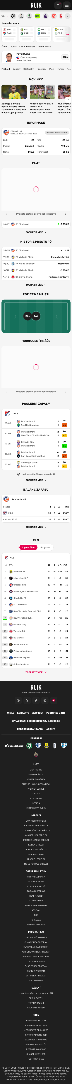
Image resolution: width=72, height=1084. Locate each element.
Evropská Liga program (36, 947)
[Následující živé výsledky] (66, 34)
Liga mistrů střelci (36, 821)
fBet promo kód (36, 1059)
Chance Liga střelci (36, 835)
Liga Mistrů (36, 770)
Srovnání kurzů (36, 1008)
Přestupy (41, 69)
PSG (36, 915)
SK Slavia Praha (36, 881)
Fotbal (14, 46)
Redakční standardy (30, 729)
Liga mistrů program (36, 937)
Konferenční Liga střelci (36, 830)
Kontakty (23, 713)
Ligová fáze (28, 547)
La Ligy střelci (36, 845)
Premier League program (36, 956)
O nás (10, 713)
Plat (51, 69)
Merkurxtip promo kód (36, 1030)
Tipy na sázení (36, 1003)
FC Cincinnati (28, 46)
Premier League (36, 789)
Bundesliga (36, 798)
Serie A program (36, 971)
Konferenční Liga (36, 779)
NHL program (36, 980)
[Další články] (68, 100)
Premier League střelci (36, 840)
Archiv (50, 729)
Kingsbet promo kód (36, 1025)
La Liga (36, 794)
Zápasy (16, 69)
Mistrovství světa (36, 808)
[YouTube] (53, 700)
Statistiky (28, 69)
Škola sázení (36, 998)
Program (45, 547)
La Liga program (36, 961)
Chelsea (36, 920)
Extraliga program (36, 976)
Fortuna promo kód (36, 1044)
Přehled (5, 69)
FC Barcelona (36, 901)
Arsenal (36, 910)
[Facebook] (18, 700)
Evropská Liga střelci (36, 826)
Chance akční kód (36, 1054)
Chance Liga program (36, 942)
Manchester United (36, 905)
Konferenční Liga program (36, 952)
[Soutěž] (58, 5)
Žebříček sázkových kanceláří (36, 993)
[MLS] (36, 513)
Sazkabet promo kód (36, 1040)
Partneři (36, 738)
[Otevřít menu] (68, 16)
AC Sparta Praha (36, 877)
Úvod (4, 46)
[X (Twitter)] (27, 700)
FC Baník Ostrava (36, 891)
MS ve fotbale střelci (36, 864)
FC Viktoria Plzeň (36, 886)
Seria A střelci (36, 854)
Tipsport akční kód (36, 1049)
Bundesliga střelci (36, 849)
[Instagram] (45, 700)
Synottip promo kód (36, 1035)
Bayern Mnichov (36, 924)
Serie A (36, 803)
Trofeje (60, 69)
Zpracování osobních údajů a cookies (36, 721)
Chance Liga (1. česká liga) (36, 784)
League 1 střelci (36, 859)
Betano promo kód (36, 1020)
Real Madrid (36, 896)
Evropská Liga (36, 774)
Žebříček (37, 713)
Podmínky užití (55, 713)
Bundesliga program (36, 966)
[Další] (66, 214)
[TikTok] (36, 700)
